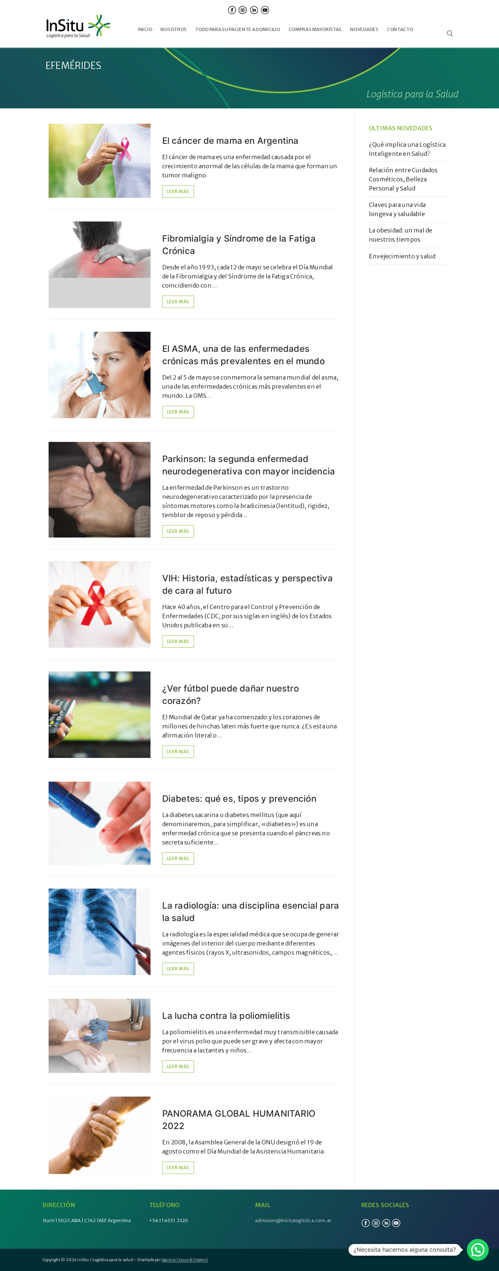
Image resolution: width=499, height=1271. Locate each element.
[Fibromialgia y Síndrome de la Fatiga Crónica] (100, 265)
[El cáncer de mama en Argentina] (100, 161)
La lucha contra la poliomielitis (226, 1015)
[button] (478, 1250)
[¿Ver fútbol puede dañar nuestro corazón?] (100, 714)
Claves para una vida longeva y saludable (397, 209)
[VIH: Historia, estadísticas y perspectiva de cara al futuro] (100, 604)
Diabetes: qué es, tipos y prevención (239, 798)
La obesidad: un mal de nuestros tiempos (400, 235)
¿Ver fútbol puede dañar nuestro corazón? (230, 694)
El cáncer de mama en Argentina (230, 140)
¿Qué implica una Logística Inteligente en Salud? (407, 149)
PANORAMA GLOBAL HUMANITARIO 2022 (238, 1119)
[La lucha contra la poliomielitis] (100, 1036)
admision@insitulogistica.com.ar (293, 1220)
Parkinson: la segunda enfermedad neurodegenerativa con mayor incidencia (248, 465)
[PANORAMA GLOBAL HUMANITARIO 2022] (100, 1135)
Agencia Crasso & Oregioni (184, 1259)
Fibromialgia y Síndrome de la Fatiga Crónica (239, 244)
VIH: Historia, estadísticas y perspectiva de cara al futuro (247, 584)
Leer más (178, 191)
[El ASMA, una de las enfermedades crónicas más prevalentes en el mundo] (100, 375)
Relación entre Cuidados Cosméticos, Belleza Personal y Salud (403, 179)
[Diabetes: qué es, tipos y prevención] (100, 823)
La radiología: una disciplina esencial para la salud (250, 911)
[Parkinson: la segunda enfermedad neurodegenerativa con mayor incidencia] (100, 490)
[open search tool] (450, 33)
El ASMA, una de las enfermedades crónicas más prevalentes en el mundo (243, 354)
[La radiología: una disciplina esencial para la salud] (100, 932)
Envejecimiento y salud (402, 256)
